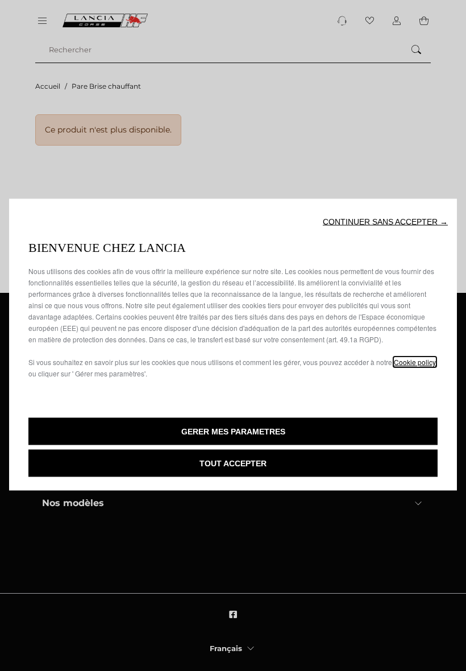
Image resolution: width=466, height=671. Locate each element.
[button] (385, 221)
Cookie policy (415, 362)
